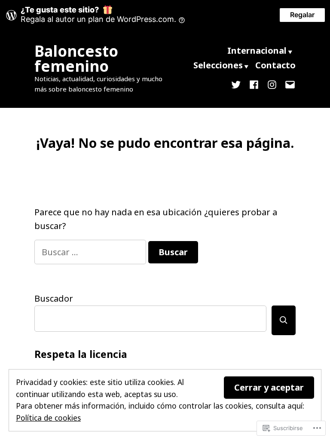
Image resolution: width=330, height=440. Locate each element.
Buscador (53, 298)
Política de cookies (48, 417)
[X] (237, 84)
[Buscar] (284, 320)
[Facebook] (254, 84)
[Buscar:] (91, 252)
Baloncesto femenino (76, 58)
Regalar (302, 14)
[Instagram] (272, 84)
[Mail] (288, 84)
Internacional (257, 50)
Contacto (275, 65)
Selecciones (218, 65)
